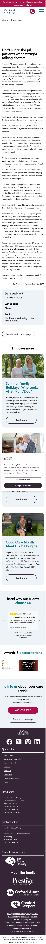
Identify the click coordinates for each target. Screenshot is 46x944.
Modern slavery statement (22, 928)
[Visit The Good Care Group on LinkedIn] (37, 742)
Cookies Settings (23, 480)
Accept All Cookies (23, 485)
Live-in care (8, 755)
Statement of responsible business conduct (22, 925)
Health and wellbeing (16, 318)
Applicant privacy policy (22, 913)
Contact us (8, 774)
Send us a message (23, 719)
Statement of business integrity (23, 931)
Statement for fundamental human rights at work (23, 922)
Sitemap (34, 916)
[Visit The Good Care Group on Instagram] (28, 742)
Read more (21, 420)
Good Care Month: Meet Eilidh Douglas (21, 544)
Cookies (35, 913)
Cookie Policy (22, 473)
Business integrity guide (22, 919)
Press (6, 782)
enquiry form (25, 5)
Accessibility (25, 916)
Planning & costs (10, 763)
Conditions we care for (12, 759)
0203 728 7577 (32, 12)
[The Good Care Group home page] (8, 11)
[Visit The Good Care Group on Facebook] (9, 742)
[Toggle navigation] (41, 11)
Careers (7, 767)
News (8, 307)
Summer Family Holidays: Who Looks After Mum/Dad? (22, 387)
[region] (23, 472)
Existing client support (12, 778)
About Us (7, 770)
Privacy (9, 913)
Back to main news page (18, 334)
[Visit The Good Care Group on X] (18, 742)
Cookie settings (14, 916)
